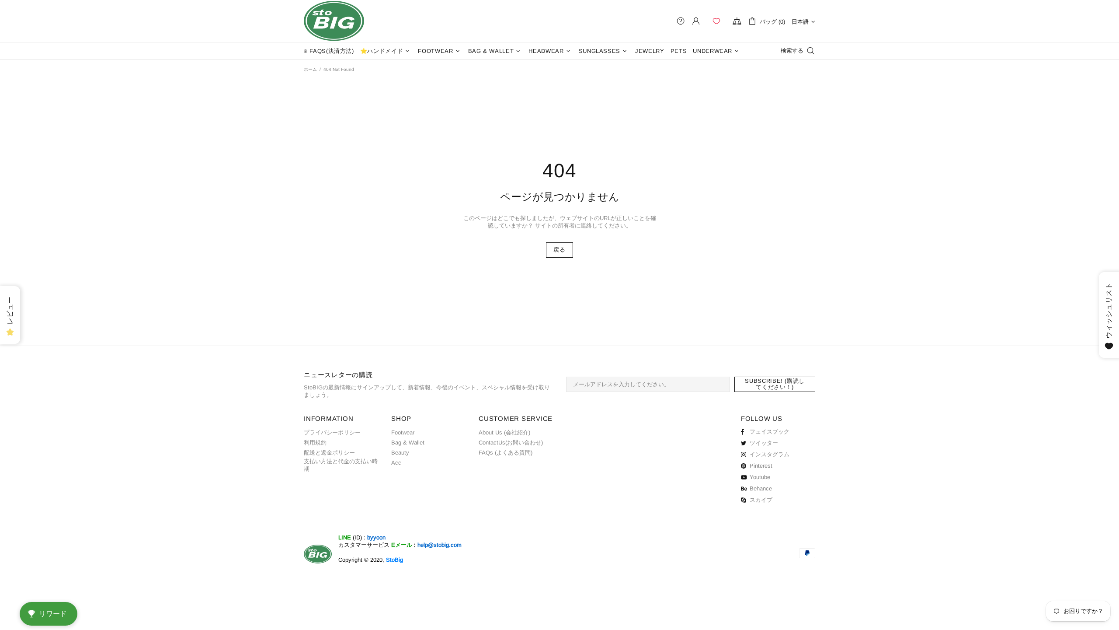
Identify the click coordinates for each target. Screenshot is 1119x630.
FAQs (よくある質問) (505, 452)
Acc (396, 462)
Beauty (400, 452)
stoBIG (334, 21)
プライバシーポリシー (332, 432)
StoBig (394, 559)
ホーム (310, 69)
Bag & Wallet (407, 442)
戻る (559, 249)
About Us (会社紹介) (504, 432)
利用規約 (315, 442)
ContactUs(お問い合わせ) (511, 442)
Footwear (402, 432)
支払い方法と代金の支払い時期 (341, 465)
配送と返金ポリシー (329, 452)
